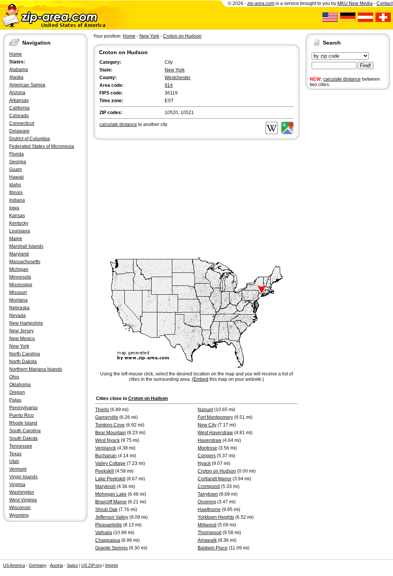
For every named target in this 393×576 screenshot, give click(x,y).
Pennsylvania (23, 407)
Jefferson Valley (111, 517)
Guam (15, 169)
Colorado (19, 115)
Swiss (72, 565)
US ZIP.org (91, 565)
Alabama (18, 69)
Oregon (17, 392)
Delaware (19, 131)
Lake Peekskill (110, 478)
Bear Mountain (110, 432)
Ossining (207, 502)
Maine (15, 238)
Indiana (17, 200)
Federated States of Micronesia (41, 146)
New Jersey (21, 331)
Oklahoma (20, 384)
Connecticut (21, 123)
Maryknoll (105, 486)
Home (15, 54)
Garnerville (106, 417)
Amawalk (207, 540)
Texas (15, 453)
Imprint (111, 565)
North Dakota (23, 361)
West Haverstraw (215, 432)
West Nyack (107, 440)
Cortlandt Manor (214, 478)
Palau (15, 400)
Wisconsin (20, 507)
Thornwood (209, 532)
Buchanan (106, 455)
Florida (16, 154)
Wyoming (19, 515)
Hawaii (16, 177)
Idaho (15, 185)
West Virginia (23, 500)
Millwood (207, 525)
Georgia (17, 161)
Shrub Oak (106, 509)
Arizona (17, 92)
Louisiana (19, 231)
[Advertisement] (336, 210)
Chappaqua (107, 540)
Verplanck (105, 448)
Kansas (17, 215)
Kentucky (18, 223)
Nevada (17, 315)
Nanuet (205, 409)
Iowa (14, 208)
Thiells (102, 409)
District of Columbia (29, 138)
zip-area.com (260, 3)
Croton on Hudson (182, 36)
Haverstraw (209, 440)
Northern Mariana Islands (35, 369)
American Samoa (27, 85)
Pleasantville (108, 525)
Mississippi (20, 284)
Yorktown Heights (216, 517)
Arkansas (19, 100)
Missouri (18, 292)
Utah (14, 461)
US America (14, 565)
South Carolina (25, 430)
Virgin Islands (23, 477)
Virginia (17, 484)
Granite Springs (111, 548)
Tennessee (20, 446)
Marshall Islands (26, 246)
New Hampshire (26, 323)
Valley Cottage (110, 463)
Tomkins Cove (110, 425)
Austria (56, 565)
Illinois (16, 192)
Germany (37, 565)
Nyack (204, 463)
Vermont (17, 469)
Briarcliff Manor (111, 502)
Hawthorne (209, 509)
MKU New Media (355, 3)
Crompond (209, 486)
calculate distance (342, 79)
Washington (21, 492)
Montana (18, 300)
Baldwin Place (213, 548)
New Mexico (22, 338)
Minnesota (20, 277)
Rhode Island (23, 423)
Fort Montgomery (215, 417)
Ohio (14, 377)
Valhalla (103, 532)
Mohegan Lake (111, 494)
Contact (384, 3)
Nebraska (19, 307)
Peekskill (104, 471)
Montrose (207, 448)
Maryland (19, 254)
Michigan (18, 269)
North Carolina (24, 354)
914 (169, 85)
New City (207, 425)
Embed (200, 379)
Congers (207, 455)
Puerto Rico (21, 415)
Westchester (177, 77)
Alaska (16, 77)
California (19, 108)
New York (19, 346)
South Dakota (23, 438)
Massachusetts (24, 261)
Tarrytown (208, 494)
